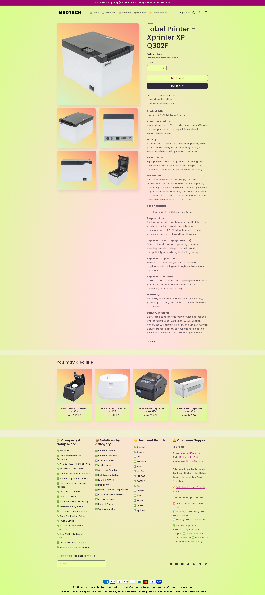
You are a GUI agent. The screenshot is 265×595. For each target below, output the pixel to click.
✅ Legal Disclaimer (67, 496)
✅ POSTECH (140, 481)
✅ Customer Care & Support (72, 542)
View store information (162, 103)
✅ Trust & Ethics (65, 521)
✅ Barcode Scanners (106, 455)
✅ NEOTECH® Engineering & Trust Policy (71, 527)
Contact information (168, 587)
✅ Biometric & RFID (105, 460)
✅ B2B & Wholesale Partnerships (73, 473)
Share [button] (153, 341)
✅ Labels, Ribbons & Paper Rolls (111, 489)
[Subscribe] (103, 563)
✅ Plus (137, 466)
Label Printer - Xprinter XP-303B (74, 410)
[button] (194, 13)
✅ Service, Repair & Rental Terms (74, 547)
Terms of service (130, 587)
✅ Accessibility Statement (70, 468)
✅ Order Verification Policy (71, 516)
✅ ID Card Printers (104, 479)
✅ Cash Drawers (103, 465)
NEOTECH (84, 587)
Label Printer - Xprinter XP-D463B (189, 410)
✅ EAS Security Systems (107, 475)
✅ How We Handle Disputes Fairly (71, 536)
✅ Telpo (138, 500)
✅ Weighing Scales (105, 509)
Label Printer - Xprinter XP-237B (112, 410)
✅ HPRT (138, 456)
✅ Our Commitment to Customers (69, 457)
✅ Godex (139, 452)
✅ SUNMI (138, 495)
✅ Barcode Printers (105, 450)
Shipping (151, 58)
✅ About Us (63, 450)
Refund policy (97, 587)
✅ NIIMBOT (139, 476)
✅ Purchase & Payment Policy (72, 501)
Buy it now (177, 85)
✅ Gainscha (140, 447)
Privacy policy (113, 587)
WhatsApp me (194, 461)
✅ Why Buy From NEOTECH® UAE (73, 464)
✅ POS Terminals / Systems (109, 494)
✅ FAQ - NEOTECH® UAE (69, 491)
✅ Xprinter (139, 510)
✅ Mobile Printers (104, 484)
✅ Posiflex (139, 471)
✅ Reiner (138, 486)
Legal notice (186, 587)
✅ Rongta (139, 490)
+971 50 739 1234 (188, 457)
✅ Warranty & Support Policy (72, 511)
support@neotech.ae (193, 453)
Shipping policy (148, 587)
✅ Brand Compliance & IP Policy (73, 478)
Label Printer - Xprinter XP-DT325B (151, 410)
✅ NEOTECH (140, 461)
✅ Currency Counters (106, 470)
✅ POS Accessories (105, 499)
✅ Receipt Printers (105, 504)
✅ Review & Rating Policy (70, 506)
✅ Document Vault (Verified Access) (72, 485)
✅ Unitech (139, 505)
